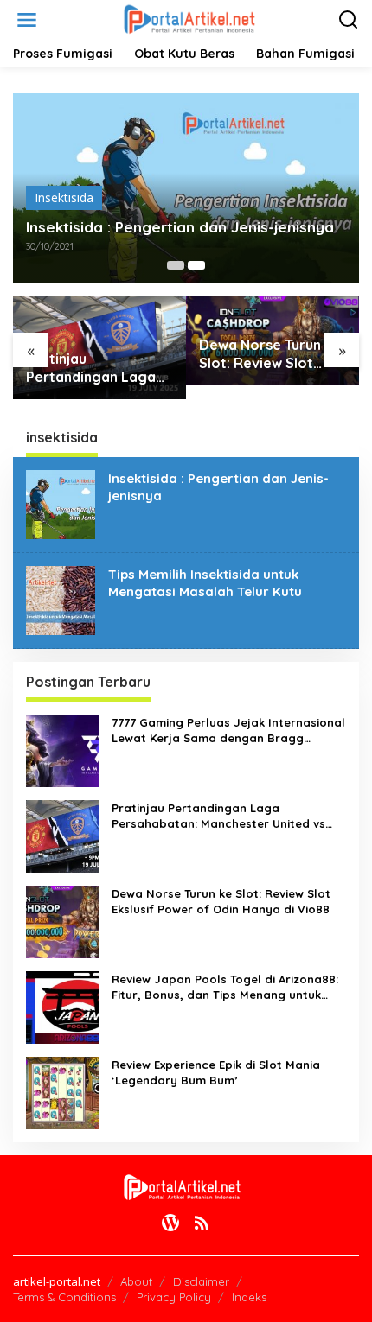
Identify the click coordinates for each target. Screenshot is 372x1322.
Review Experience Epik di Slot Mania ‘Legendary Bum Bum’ (216, 1072)
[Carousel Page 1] (175, 265)
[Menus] (27, 20)
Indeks (249, 1297)
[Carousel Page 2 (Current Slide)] (196, 265)
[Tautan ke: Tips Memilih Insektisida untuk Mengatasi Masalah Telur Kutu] (60, 598)
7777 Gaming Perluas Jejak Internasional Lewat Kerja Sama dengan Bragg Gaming (228, 730)
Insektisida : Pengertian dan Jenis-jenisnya (180, 227)
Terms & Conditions (64, 1297)
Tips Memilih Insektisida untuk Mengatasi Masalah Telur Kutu (205, 583)
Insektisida (64, 197)
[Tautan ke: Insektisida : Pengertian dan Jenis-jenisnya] (60, 502)
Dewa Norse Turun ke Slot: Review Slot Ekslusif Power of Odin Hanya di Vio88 (270, 354)
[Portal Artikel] (189, 18)
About (136, 1281)
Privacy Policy (174, 1297)
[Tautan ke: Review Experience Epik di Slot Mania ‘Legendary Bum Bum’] (62, 1091)
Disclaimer (201, 1281)
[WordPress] (170, 1222)
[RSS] (201, 1222)
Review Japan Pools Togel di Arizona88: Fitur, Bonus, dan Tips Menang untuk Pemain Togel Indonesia (225, 987)
